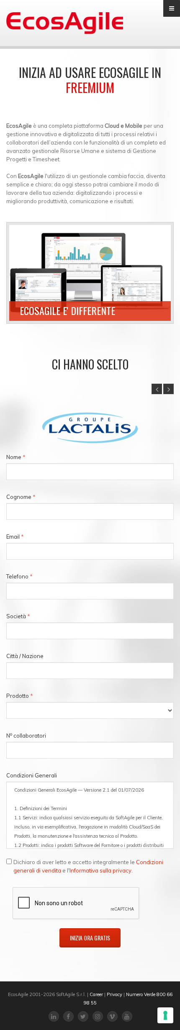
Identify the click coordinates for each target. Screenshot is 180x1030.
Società (18, 616)
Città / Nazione (25, 656)
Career (96, 994)
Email (15, 536)
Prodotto (19, 695)
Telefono (19, 576)
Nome (16, 457)
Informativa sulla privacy (100, 870)
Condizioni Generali (31, 775)
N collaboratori (26, 735)
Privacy (114, 994)
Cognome (21, 496)
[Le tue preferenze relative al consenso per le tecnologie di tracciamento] (165, 1015)
